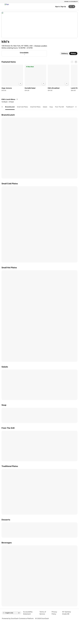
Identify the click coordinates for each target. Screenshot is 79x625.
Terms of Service (43, 613)
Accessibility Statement (27, 613)
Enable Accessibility (71, 1)
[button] (12, 78)
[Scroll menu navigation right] (75, 106)
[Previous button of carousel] (72, 61)
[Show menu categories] (2, 106)
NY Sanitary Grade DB (66, 613)
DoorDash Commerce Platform (22, 618)
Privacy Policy (54, 613)
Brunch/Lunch (10, 107)
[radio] (64, 53)
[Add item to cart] (20, 83)
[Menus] (17, 99)
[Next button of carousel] (75, 61)
